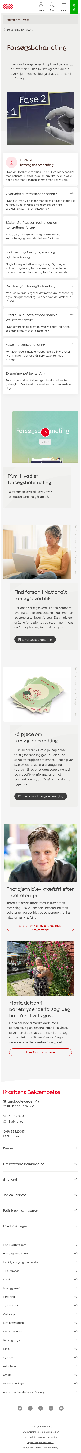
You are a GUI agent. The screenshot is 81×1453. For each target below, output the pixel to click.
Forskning (9, 1296)
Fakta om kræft (13, 1331)
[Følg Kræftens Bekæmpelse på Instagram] (30, 1408)
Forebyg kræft (12, 1288)
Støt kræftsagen (13, 1322)
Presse (8, 1148)
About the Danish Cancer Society (23, 1392)
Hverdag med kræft (15, 1253)
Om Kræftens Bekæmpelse (23, 1164)
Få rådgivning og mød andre (20, 1262)
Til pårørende (11, 1270)
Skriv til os (16, 1121)
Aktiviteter (9, 1366)
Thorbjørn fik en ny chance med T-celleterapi (40, 927)
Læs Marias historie (40, 1052)
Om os (7, 1374)
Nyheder (8, 1357)
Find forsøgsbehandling (35, 639)
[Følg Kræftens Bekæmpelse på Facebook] (20, 1408)
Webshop (9, 1314)
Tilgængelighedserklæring (40, 1442)
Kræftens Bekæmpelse (31, 1092)
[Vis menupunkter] (40, 19)
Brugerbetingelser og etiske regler (41, 1431)
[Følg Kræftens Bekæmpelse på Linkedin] (51, 1408)
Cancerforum (11, 1305)
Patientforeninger (13, 1383)
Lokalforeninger (15, 1226)
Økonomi (10, 1179)
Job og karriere (14, 1195)
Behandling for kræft (20, 29)
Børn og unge (11, 1340)
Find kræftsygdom (14, 1244)
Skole (6, 1348)
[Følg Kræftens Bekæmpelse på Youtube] (61, 1408)
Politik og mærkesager (20, 1210)
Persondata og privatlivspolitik (40, 1437)
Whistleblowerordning (40, 1426)
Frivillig (7, 1279)
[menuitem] (40, 7)
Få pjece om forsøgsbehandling (40, 796)
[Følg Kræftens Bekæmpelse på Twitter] (40, 1408)
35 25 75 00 (17, 1116)
